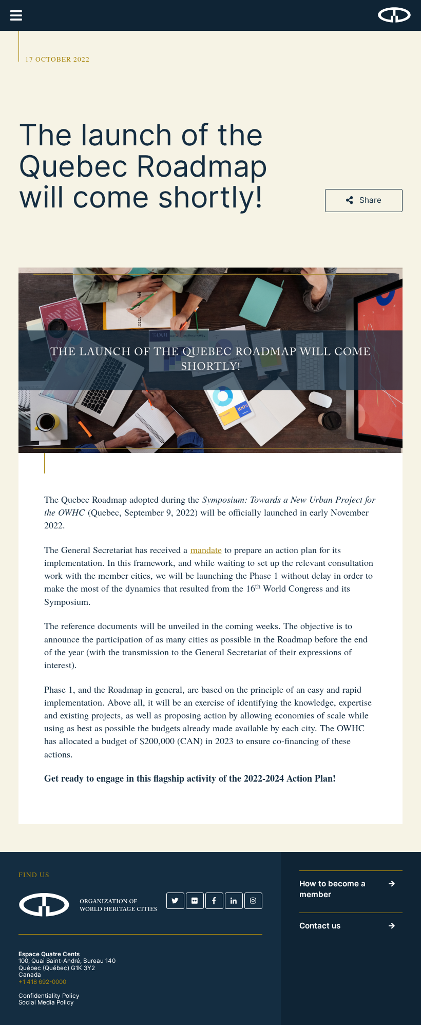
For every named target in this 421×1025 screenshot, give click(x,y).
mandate (206, 549)
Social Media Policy (46, 1002)
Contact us (319, 926)
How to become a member (332, 889)
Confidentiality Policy (49, 996)
